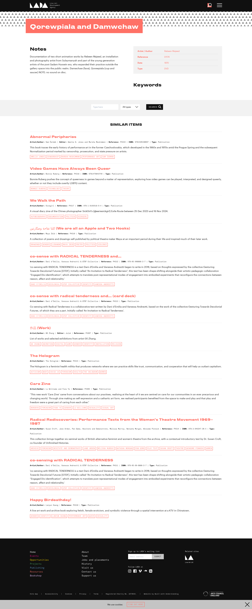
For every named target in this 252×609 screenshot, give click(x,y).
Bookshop (35, 575)
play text (152, 448)
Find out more (135, 604)
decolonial (54, 284)
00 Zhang (35, 344)
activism (35, 372)
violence (102, 244)
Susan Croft (166, 448)
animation (48, 344)
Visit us (87, 567)
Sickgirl (82, 217)
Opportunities (39, 559)
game (69, 344)
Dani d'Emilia (38, 284)
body (45, 372)
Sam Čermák (108, 157)
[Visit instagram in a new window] (129, 571)
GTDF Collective (71, 284)
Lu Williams (80, 408)
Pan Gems (139, 448)
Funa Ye (58, 408)
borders (35, 408)
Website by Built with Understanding (161, 594)
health (77, 372)
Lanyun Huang (59, 516)
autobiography (38, 217)
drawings (35, 244)
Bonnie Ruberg (38, 189)
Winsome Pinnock (195, 448)
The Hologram (90, 372)
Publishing (37, 567)
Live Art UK (189, 562)
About (85, 551)
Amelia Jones (37, 157)
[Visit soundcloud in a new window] (145, 571)
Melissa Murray (106, 448)
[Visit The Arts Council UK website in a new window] (204, 593)
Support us (89, 575)
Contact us (89, 571)
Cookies (68, 594)
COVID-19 (54, 372)
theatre (180, 448)
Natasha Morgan (124, 448)
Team (84, 555)
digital (60, 344)
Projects (35, 563)
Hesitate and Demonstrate (67, 448)
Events (34, 555)
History (87, 563)
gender (46, 244)
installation (102, 344)
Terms (96, 594)
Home (33, 551)
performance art (91, 157)
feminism (66, 372)
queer (91, 516)
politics (70, 217)
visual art (108, 408)
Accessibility (51, 594)
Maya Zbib (68, 244)
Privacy (82, 594)
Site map (34, 594)
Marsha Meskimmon (70, 157)
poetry (79, 244)
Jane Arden (89, 448)
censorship (53, 157)
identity (87, 284)
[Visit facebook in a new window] (134, 571)
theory (66, 189)
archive (35, 448)
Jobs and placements (95, 559)
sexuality (94, 408)
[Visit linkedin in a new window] (150, 571)
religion (116, 344)
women (103, 372)
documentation (55, 217)
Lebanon (56, 244)
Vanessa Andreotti (104, 284)
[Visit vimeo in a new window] (140, 571)
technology (54, 189)
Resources (36, 571)
